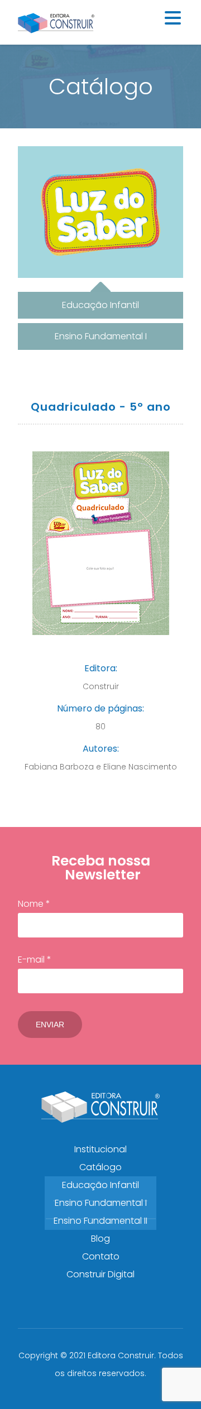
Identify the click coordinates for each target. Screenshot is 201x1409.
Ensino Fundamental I (101, 1202)
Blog (100, 1238)
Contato (100, 1256)
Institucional (100, 1149)
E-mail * (34, 959)
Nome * (34, 903)
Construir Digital (100, 1274)
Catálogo (100, 1167)
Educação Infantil (100, 1185)
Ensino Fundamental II (100, 1220)
